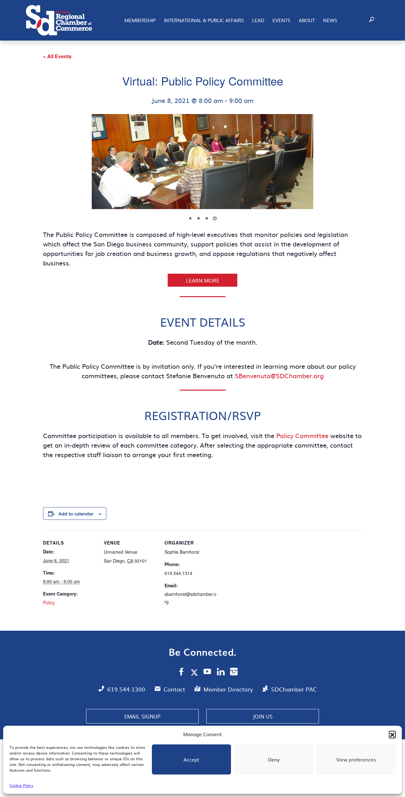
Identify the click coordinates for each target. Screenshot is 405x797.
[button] (392, 734)
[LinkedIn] (221, 672)
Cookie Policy (21, 785)
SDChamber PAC (294, 689)
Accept (191, 759)
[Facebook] (181, 672)
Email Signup (142, 716)
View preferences (356, 759)
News (330, 20)
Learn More (202, 280)
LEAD (258, 20)
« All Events (57, 56)
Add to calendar (76, 513)
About (307, 20)
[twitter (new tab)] (195, 672)
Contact (175, 689)
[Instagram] (234, 672)
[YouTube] (207, 672)
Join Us (262, 716)
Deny (274, 759)
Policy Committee (303, 435)
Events (281, 20)
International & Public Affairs (204, 20)
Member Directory (228, 689)
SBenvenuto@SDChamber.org (279, 375)
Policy (49, 602)
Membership (140, 20)
